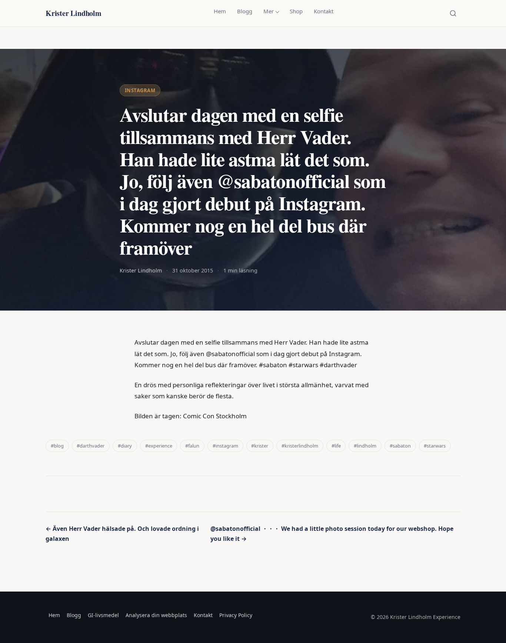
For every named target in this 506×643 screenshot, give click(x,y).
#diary (125, 445)
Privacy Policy (235, 615)
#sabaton (400, 445)
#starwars (435, 445)
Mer (268, 11)
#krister (259, 445)
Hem (220, 11)
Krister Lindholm (73, 13)
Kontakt (323, 11)
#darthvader (90, 445)
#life (336, 445)
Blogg (244, 11)
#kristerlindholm (300, 445)
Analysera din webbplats (156, 615)
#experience (158, 445)
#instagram (225, 445)
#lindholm (365, 445)
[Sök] (453, 13)
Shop (296, 11)
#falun (192, 445)
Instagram (140, 90)
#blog (57, 445)
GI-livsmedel (103, 615)
